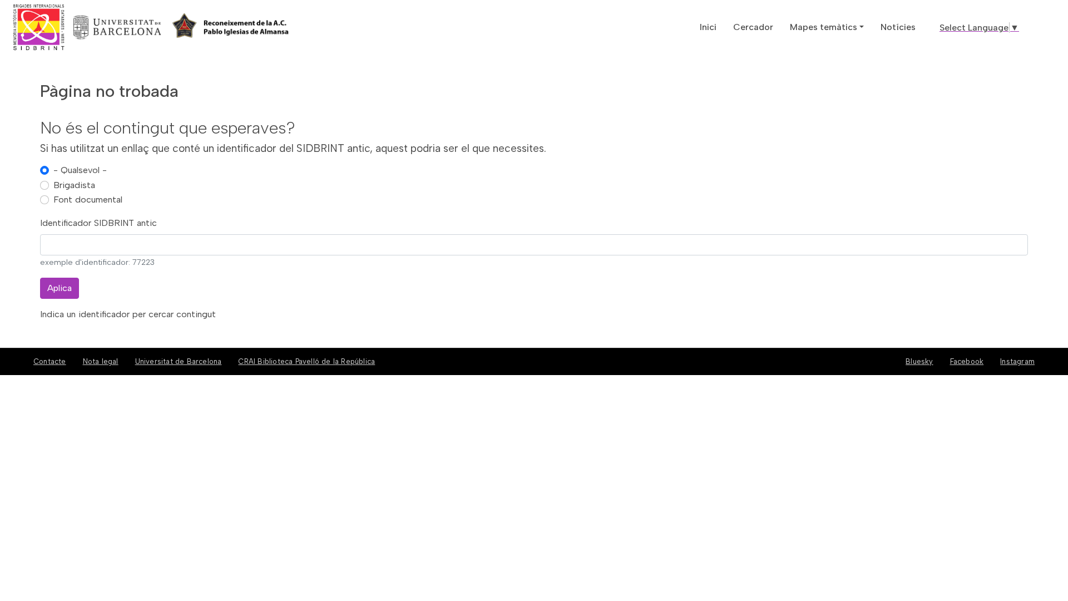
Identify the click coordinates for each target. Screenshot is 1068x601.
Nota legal (100, 361)
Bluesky (919, 361)
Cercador (753, 27)
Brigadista (74, 185)
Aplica (59, 288)
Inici (708, 27)
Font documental (87, 199)
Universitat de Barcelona (178, 361)
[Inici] (79, 27)
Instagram (1017, 361)
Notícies (898, 27)
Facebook (967, 361)
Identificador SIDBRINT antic (98, 223)
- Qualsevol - (80, 170)
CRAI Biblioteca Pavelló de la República (306, 361)
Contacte (49, 361)
